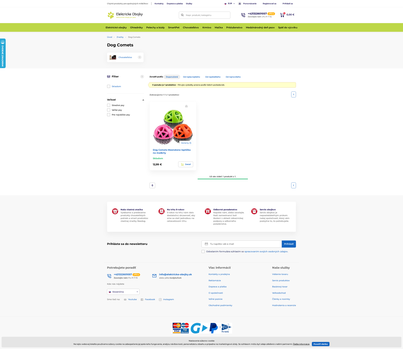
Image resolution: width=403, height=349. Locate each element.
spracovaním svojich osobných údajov (266, 251)
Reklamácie (215, 280)
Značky (120, 37)
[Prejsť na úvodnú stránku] (125, 15)
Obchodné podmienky (220, 305)
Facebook (150, 299)
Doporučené (172, 77)
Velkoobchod (279, 293)
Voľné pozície (215, 299)
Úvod (109, 37)
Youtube (132, 299)
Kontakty (159, 3)
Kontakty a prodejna (219, 274)
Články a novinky (281, 299)
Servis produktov (281, 280)
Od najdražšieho (213, 77)
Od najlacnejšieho (191, 77)
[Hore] (152, 185)
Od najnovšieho (233, 77)
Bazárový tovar (279, 286)
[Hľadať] (182, 15)
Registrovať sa (269, 3)
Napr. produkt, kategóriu (198, 15)
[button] (186, 106)
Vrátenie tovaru (280, 274)
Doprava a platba (175, 3)
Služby (189, 3)
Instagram (168, 299)
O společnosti (216, 293)
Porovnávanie (249, 3)
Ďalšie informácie (301, 344)
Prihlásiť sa (288, 3)
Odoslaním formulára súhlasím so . (247, 251)
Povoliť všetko (321, 344)
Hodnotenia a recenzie (284, 305)
